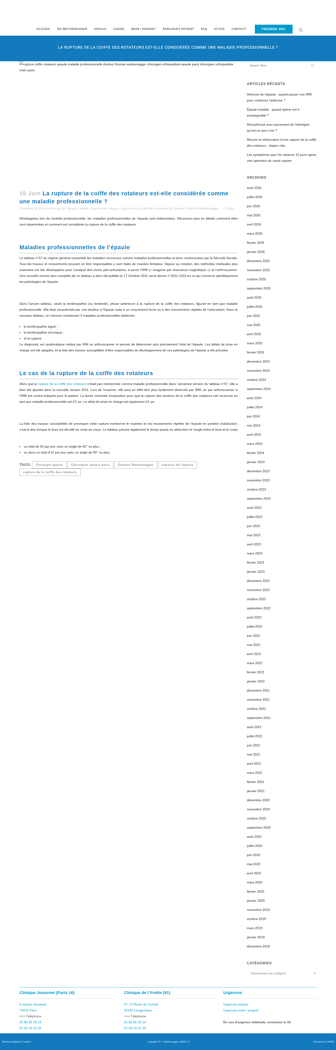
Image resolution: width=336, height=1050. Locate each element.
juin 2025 (253, 316)
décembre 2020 (258, 800)
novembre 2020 (258, 809)
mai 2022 (253, 645)
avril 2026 (254, 224)
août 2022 (254, 617)
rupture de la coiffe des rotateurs (144, 208)
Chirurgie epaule (49, 465)
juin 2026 (253, 206)
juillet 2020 (254, 846)
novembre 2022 (258, 590)
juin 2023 (253, 526)
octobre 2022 (256, 599)
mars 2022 (254, 663)
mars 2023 (254, 553)
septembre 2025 (259, 288)
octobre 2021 (256, 709)
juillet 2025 (254, 306)
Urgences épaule (235, 1004)
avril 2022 (254, 654)
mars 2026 (254, 233)
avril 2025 (254, 334)
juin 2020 (253, 855)
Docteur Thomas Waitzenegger (195, 208)
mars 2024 (254, 443)
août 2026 (254, 188)
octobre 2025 (256, 279)
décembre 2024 (258, 361)
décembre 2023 (258, 471)
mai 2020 (253, 864)
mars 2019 (254, 928)
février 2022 (255, 672)
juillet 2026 (254, 197)
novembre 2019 (258, 910)
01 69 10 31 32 (135, 1028)
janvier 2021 (256, 791)
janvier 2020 (256, 900)
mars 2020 (254, 882)
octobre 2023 (256, 489)
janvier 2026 (256, 252)
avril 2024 (254, 434)
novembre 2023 (258, 480)
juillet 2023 (254, 517)
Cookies (26, 1041)
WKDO (183, 1041)
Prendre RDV (274, 29)
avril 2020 (254, 873)
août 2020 (254, 836)
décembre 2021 (258, 690)
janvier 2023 (256, 571)
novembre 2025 (258, 270)
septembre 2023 (259, 498)
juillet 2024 (254, 407)
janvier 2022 (256, 681)
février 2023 (255, 562)
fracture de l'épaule (105, 208)
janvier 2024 (256, 462)
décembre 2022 (258, 581)
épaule (84, 208)
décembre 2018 (258, 946)
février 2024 (255, 453)
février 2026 (255, 242)
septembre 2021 (259, 718)
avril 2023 (254, 544)
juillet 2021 (254, 736)
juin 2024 (253, 416)
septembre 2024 (259, 389)
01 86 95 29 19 (30, 1022)
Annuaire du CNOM (323, 1041)
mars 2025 (254, 343)
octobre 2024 (256, 380)
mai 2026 (253, 215)
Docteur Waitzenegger (136, 465)
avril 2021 (254, 763)
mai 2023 (253, 535)
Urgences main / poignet (241, 1010)
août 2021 (254, 727)
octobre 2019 (256, 919)
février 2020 (255, 891)
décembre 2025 (258, 261)
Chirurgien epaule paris (90, 465)
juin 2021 (253, 745)
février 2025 (255, 352)
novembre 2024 (258, 370)
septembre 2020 (259, 827)
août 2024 (254, 398)
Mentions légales (11, 1041)
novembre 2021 (258, 699)
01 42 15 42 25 (30, 1028)
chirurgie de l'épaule (62, 208)
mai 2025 (253, 325)
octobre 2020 (256, 818)
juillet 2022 (254, 626)
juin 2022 (253, 635)
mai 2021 (253, 754)
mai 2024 (253, 425)
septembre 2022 (259, 608)
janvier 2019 (256, 937)
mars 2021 (254, 772)
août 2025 (254, 297)
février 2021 (255, 782)
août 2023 (254, 507)
